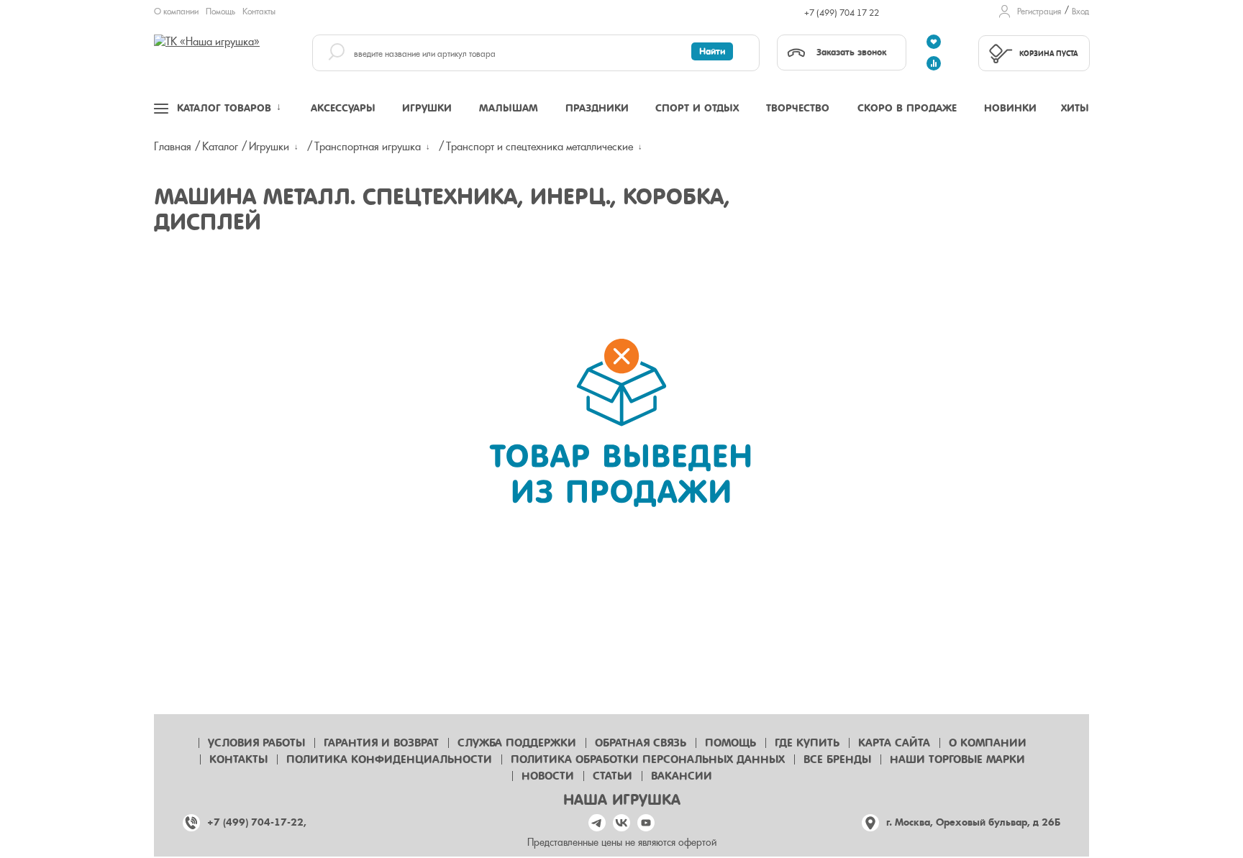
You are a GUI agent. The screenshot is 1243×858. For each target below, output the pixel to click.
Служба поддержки (516, 742)
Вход (1080, 11)
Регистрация (1039, 11)
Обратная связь (640, 742)
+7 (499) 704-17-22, (256, 822)
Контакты (259, 11)
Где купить (807, 742)
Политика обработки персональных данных (648, 759)
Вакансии (681, 776)
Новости (548, 776)
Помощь (220, 11)
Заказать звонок (851, 52)
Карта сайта (894, 742)
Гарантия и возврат (381, 742)
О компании (176, 11)
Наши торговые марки (957, 759)
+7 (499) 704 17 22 (841, 13)
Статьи (612, 776)
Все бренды (837, 759)
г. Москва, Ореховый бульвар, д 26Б (973, 822)
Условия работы (256, 742)
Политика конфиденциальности (389, 759)
